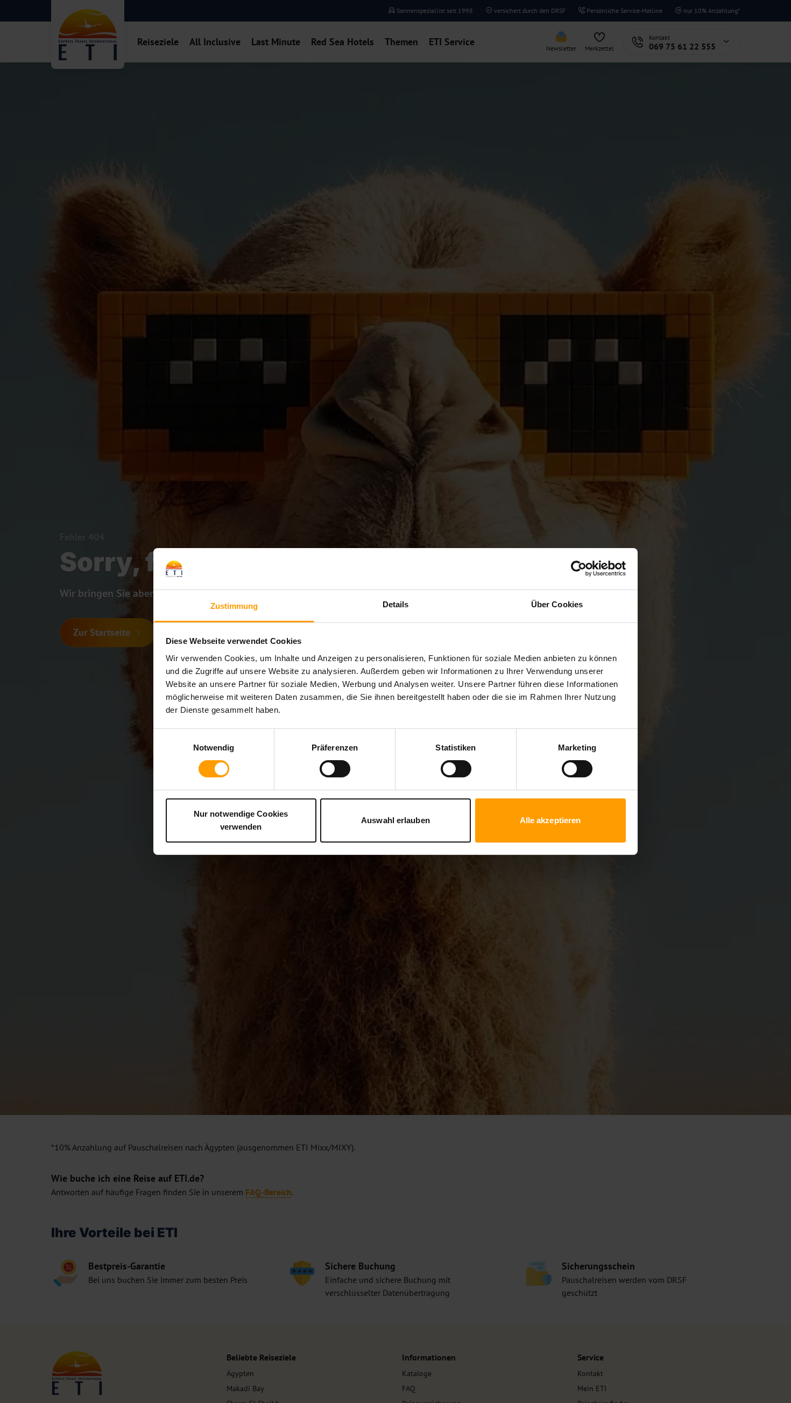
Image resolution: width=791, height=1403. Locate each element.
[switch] (335, 768)
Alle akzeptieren (550, 820)
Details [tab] (396, 604)
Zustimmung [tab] (234, 606)
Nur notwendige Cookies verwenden (241, 820)
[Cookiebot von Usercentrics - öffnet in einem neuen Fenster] (579, 568)
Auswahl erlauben (395, 820)
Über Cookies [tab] (557, 604)
